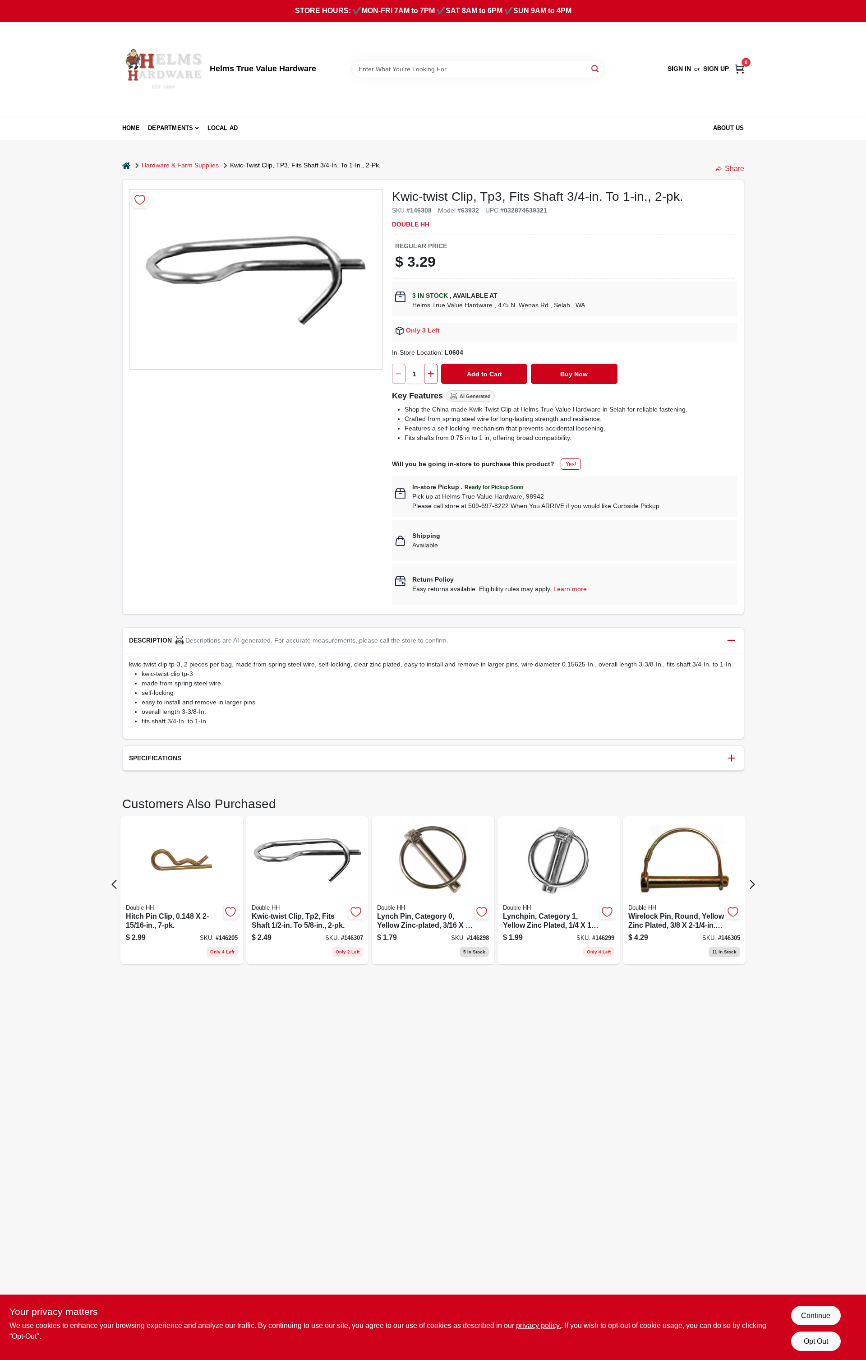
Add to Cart (484, 374)
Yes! (571, 464)
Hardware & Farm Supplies (180, 165)
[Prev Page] (114, 884)
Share (734, 168)
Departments (170, 128)
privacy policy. (538, 1325)
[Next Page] (752, 884)
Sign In (679, 68)
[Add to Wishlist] (140, 200)
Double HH (410, 224)
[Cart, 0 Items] (739, 69)
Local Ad (222, 128)
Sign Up (716, 68)
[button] (433, 640)
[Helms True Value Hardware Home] (162, 69)
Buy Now (574, 374)
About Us (728, 128)
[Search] (595, 68)
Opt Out (816, 1341)
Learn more (570, 588)
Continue (815, 1315)
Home (131, 128)
